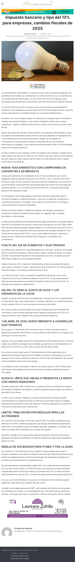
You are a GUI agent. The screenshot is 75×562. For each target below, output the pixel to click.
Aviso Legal (14, 556)
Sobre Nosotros (24, 556)
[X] (20, 534)
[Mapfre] (37, 517)
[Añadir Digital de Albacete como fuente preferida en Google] (37, 86)
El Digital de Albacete (30, 34)
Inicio (7, 36)
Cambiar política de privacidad (20, 558)
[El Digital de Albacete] (37, 3)
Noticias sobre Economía (17, 36)
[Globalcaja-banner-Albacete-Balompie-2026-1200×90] (37, 11)
